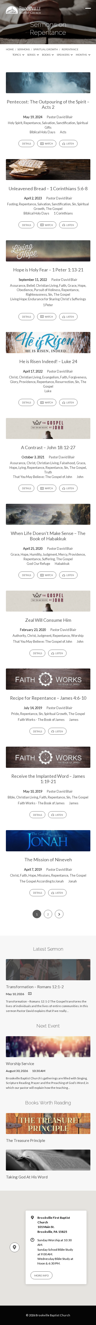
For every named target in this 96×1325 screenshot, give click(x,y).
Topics (17, 54)
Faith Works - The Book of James (41, 720)
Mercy (62, 554)
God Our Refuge (38, 564)
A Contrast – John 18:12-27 (48, 447)
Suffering (48, 559)
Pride (15, 714)
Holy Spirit (15, 123)
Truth (48, 472)
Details (26, 143)
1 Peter (48, 305)
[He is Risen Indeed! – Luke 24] (48, 350)
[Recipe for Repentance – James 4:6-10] (48, 687)
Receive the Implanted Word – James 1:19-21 (48, 778)
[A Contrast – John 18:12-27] (48, 436)
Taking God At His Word (27, 1177)
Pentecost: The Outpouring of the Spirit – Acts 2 (48, 104)
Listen (70, 143)
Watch (48, 143)
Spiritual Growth (45, 49)
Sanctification (65, 123)
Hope (82, 285)
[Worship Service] (48, 1054)
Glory (14, 382)
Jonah (72, 881)
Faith (62, 285)
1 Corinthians (63, 213)
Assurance (17, 285)
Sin (74, 204)
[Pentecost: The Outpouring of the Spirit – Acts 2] (48, 90)
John (80, 477)
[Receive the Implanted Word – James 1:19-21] (48, 765)
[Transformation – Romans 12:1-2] (48, 977)
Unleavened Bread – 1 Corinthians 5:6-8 (48, 188)
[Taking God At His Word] (48, 1167)
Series (31, 54)
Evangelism (50, 377)
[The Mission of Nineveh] (48, 848)
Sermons (23, 49)
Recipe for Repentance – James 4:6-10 (48, 698)
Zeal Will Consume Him (48, 620)
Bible (11, 797)
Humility (35, 554)
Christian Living (47, 285)
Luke (48, 391)
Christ (13, 377)
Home (10, 49)
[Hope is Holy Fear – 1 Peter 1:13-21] (48, 258)
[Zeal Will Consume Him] (48, 608)
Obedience (25, 290)
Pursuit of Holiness (47, 290)
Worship (77, 636)
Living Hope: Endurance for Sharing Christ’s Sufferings (48, 299)
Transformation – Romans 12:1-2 (35, 986)
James (73, 720)
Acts (63, 132)
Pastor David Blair (60, 117)
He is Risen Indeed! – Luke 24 (48, 361)
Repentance (70, 49)
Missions (43, 875)
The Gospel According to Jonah (41, 881)
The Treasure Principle (25, 1140)
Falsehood (67, 463)
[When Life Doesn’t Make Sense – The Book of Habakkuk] (48, 522)
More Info (41, 1275)
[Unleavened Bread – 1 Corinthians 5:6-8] (48, 177)
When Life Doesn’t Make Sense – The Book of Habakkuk (48, 536)
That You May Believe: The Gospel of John (42, 477)
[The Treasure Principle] (48, 1131)
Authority (19, 636)
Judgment (50, 554)
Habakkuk (62, 564)
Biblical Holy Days (42, 132)
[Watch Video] (29, 993)
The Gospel (54, 209)
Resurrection (64, 382)
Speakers (63, 54)
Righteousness (36, 294)
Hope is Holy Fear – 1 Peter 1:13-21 (48, 269)
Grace (72, 285)
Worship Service (20, 1063)
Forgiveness (77, 377)
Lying (22, 467)
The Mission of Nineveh (48, 859)
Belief (31, 285)
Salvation (48, 123)
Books (46, 54)
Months (81, 54)
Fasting (12, 204)
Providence (27, 382)
